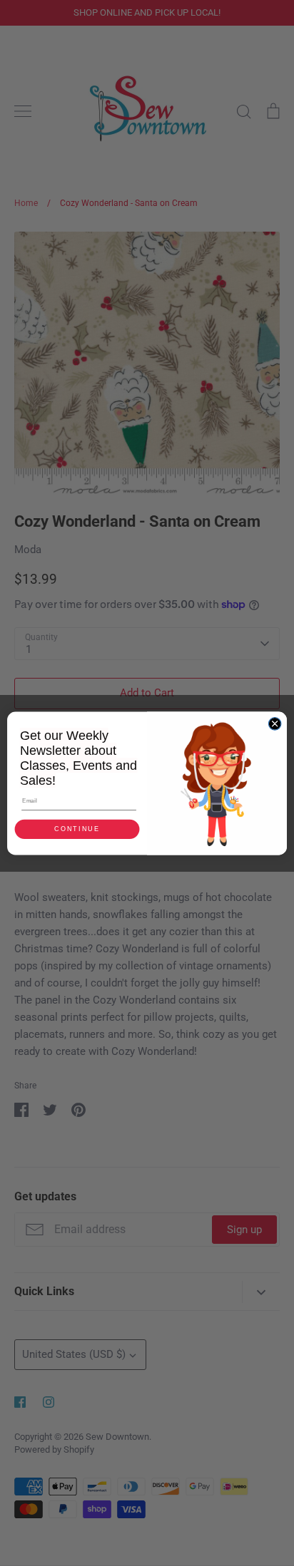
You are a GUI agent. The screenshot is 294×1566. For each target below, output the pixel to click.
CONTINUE (76, 829)
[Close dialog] (274, 723)
